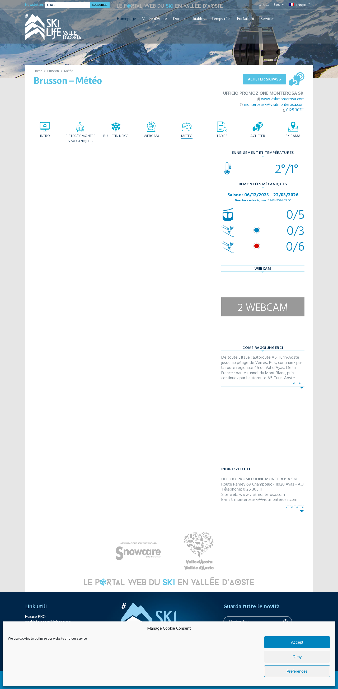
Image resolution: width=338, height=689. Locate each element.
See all (298, 383)
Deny (297, 656)
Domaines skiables (189, 19)
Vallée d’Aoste (154, 19)
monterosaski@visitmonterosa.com (274, 104)
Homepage (126, 19)
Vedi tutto (294, 506)
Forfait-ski (245, 19)
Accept (297, 642)
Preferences (297, 671)
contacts (264, 4)
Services (267, 19)
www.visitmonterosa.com (282, 99)
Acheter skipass (264, 79)
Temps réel (221, 19)
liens (277, 4)
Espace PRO (35, 616)
